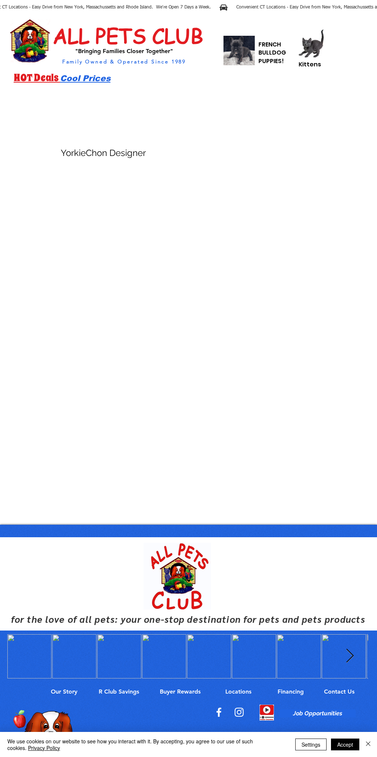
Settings (311, 744)
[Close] (368, 744)
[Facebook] (219, 712)
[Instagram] (239, 712)
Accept (345, 744)
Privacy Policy (44, 747)
